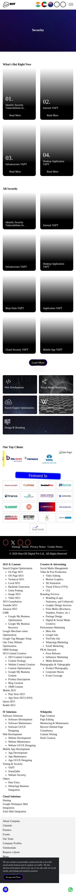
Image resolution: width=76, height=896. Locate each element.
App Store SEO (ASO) (20, 697)
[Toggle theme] (5, 889)
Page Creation (47, 715)
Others (6, 778)
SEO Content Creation (14, 653)
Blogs (6, 856)
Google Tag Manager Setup (17, 638)
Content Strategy (17, 660)
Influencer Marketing (57, 657)
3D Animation (53, 583)
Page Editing (47, 719)
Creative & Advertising (53, 564)
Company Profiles (12, 843)
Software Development (20, 719)
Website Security (17, 775)
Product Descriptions (19, 679)
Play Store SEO (16, 694)
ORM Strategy (10, 649)
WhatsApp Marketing (57, 642)
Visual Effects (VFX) (57, 586)
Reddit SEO (9, 705)
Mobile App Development (16, 749)
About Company (11, 821)
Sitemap (16, 546)
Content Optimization (19, 668)
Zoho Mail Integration (14, 811)
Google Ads (52, 635)
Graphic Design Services (58, 605)
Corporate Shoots (55, 672)
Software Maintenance (20, 723)
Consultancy (46, 730)
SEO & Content (12, 564)
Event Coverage (54, 675)
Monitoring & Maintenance (54, 723)
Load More (38, 362)
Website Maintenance (19, 741)
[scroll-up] (70, 889)
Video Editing (53, 575)
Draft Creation (47, 738)
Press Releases (53, 653)
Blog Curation (15, 683)
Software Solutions (13, 715)
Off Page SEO (15, 575)
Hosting (7, 800)
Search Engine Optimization (17, 568)
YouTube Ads (53, 638)
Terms (25, 546)
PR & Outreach (48, 649)
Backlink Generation (19, 586)
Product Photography (57, 668)
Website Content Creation (21, 664)
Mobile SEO (9, 690)
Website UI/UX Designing (22, 745)
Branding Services (49, 594)
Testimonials (9, 847)
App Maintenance (17, 756)
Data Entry (14, 782)
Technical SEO (16, 579)
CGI (48, 590)
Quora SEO (9, 701)
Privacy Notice (38, 546)
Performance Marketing (52, 627)
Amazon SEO (10, 609)
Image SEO (14, 594)
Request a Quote (11, 852)
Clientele (7, 825)
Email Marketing (54, 646)
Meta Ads (51, 631)
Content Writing (48, 734)
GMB (5, 612)
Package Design (54, 616)
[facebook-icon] (20, 542)
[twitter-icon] (13, 542)
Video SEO (14, 598)
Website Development (19, 738)
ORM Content (15, 686)
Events (6, 834)
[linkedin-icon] (5, 542)
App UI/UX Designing (20, 760)
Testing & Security (13, 764)
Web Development (12, 734)
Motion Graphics (54, 579)
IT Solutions (9, 712)
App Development (17, 752)
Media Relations (54, 660)
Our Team (8, 839)
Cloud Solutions (12, 796)
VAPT (11, 767)
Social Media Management (54, 568)
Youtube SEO (10, 605)
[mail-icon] (63, 4)
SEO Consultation (12, 601)
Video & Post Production (53, 572)
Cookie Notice (55, 546)
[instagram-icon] (27, 542)
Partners (7, 830)
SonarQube (14, 771)
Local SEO (14, 583)
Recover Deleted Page (51, 727)
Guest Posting (15, 590)
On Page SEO (15, 572)
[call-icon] (57, 4)
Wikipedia (46, 712)
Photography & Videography (55, 664)
